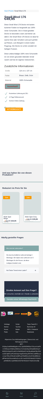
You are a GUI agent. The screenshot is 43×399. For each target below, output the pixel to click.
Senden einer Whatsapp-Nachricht (21, 299)
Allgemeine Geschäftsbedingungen (15, 339)
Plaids (11, 11)
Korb (21, 396)
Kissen (6, 329)
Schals (18, 324)
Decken (6, 327)
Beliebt (18, 329)
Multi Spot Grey (31, 217)
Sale (17, 332)
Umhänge (7, 324)
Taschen (18, 327)
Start (6, 11)
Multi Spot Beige (7, 217)
